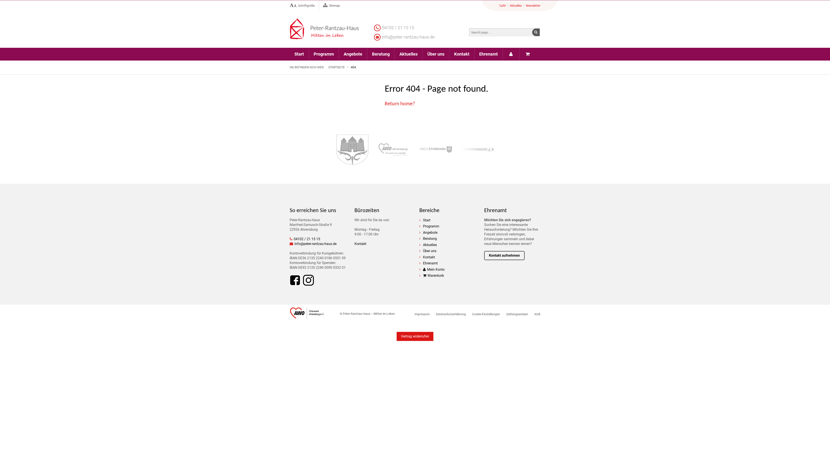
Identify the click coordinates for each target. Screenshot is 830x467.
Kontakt (360, 244)
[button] (536, 32)
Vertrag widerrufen (415, 336)
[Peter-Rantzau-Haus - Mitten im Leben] (324, 37)
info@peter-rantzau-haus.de (408, 37)
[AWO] (307, 317)
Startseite (336, 67)
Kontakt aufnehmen (504, 255)
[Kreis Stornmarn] (436, 150)
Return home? (400, 104)
